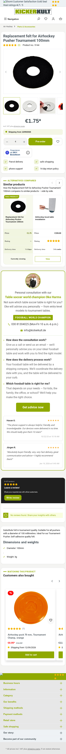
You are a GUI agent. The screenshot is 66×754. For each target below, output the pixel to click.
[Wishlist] (46, 19)
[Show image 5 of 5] (45, 90)
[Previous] (5, 71)
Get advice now (33, 407)
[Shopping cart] (60, 19)
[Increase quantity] (24, 141)
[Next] (60, 71)
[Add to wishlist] (58, 141)
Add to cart (31, 654)
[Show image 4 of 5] (39, 90)
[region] (33, 71)
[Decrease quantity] (7, 141)
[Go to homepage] (33, 11)
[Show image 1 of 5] (20, 90)
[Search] (38, 19)
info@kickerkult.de (35, 330)
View (48, 259)
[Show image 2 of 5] (26, 90)
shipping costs (19, 126)
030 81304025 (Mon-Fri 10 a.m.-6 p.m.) (34, 324)
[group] (33, 71)
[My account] (53, 19)
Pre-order (40, 141)
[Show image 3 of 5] (33, 90)
